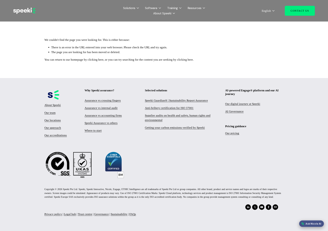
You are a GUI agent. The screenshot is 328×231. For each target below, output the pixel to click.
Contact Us (300, 10)
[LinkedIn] (248, 207)
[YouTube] (261, 207)
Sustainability (119, 214)
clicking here (96, 59)
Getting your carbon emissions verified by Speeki (175, 127)
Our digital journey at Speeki (242, 104)
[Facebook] (268, 207)
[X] (255, 207)
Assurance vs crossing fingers (103, 100)
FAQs (132, 214)
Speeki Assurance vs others (101, 123)
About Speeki (52, 105)
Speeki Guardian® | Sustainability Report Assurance (176, 100)
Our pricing (232, 133)
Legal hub (70, 214)
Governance (101, 214)
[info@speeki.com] (275, 207)
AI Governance (234, 111)
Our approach (52, 127)
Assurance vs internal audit (101, 108)
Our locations (52, 120)
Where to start (93, 130)
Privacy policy (53, 214)
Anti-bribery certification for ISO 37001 (169, 108)
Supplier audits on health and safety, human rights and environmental (177, 118)
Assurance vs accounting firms (103, 115)
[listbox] (266, 10)
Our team (50, 112)
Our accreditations (55, 135)
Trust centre (85, 214)
